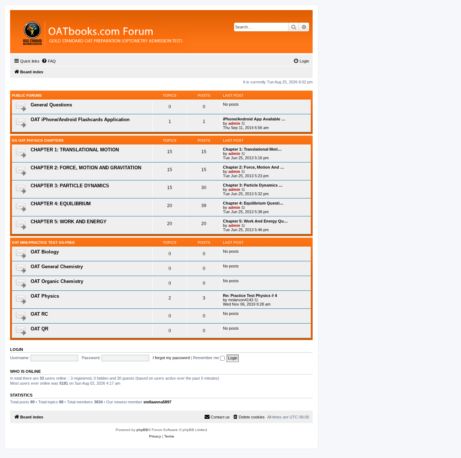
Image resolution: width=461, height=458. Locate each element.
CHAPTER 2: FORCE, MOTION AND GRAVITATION (86, 167)
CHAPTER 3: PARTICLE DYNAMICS (70, 185)
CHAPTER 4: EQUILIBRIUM (61, 203)
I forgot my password (171, 358)
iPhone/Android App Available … (254, 119)
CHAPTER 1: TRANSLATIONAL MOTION (75, 149)
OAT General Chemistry (57, 266)
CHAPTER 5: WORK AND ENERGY (69, 221)
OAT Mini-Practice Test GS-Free (43, 242)
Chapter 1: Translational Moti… (252, 149)
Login (16, 349)
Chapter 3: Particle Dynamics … (253, 185)
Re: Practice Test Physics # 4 (250, 295)
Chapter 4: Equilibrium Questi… (253, 203)
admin (234, 123)
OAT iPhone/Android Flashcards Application (80, 119)
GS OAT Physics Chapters (38, 140)
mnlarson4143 (240, 300)
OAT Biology (45, 252)
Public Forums (27, 95)
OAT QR (39, 328)
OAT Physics (45, 296)
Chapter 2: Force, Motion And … (253, 167)
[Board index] (142, 31)
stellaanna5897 (157, 402)
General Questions (51, 104)
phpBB (142, 430)
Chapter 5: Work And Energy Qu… (255, 221)
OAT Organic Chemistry (57, 281)
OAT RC (39, 314)
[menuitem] (48, 61)
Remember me (206, 358)
